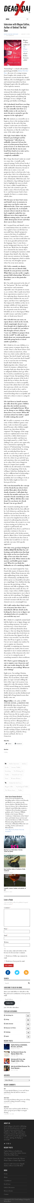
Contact (6, 1194)
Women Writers (15, 778)
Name (6, 929)
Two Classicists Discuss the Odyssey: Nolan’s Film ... (18, 1053)
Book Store (7, 1184)
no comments (10, 35)
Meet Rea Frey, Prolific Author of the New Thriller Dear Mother (13, 850)
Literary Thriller (15, 767)
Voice (6, 778)
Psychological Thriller (22, 787)
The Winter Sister (10, 790)
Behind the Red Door (15, 783)
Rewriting (8, 771)
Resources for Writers (11, 1028)
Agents (7, 1036)
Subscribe (9, 1003)
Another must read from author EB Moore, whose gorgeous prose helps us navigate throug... (16, 1110)
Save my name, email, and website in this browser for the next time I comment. (15, 952)
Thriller (7, 775)
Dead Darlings (19, 1199)
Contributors (7, 1180)
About (5, 1177)
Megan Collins (9, 787)
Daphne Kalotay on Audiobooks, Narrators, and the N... (19, 1046)
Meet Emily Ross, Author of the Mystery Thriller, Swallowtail (14, 869)
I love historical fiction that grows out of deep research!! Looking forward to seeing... (17, 1100)
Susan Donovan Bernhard (11, 34)
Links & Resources (9, 1187)
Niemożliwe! (7, 1201)
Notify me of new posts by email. (15, 961)
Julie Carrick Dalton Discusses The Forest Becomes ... (20, 1067)
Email (6, 935)
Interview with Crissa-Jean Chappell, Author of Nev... (18, 1060)
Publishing (8, 1032)
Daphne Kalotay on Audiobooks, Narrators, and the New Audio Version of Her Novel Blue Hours (15, 1153)
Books (7, 767)
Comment (7, 908)
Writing (7, 1019)
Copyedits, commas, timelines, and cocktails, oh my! (15, 889)
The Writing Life (18, 771)
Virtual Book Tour (17, 775)
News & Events (8, 1191)
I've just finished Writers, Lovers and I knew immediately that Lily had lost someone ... (16, 1091)
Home (5, 1174)
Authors (24, 764)
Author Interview (14, 764)
